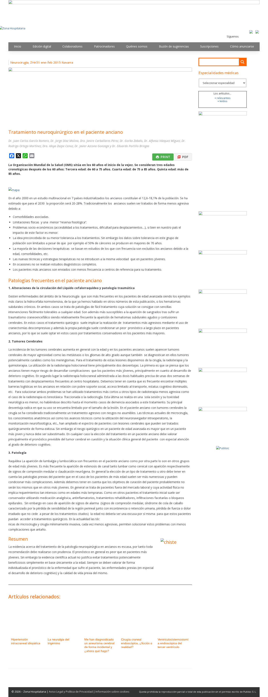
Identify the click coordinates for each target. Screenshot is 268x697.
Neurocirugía (19, 62)
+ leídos (222, 101)
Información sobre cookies (112, 691)
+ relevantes (223, 98)
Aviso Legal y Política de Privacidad (71, 691)
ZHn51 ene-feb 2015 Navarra (51, 62)
